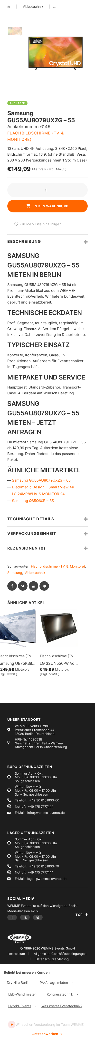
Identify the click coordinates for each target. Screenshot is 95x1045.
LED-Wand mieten (22, 994)
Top (79, 915)
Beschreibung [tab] (24, 241)
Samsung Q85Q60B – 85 (33, 500)
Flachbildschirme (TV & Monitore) (58, 566)
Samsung (14, 572)
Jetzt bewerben (47, 1034)
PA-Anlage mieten (54, 982)
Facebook (12, 917)
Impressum (17, 954)
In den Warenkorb (50, 206)
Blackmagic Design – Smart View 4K (43, 487)
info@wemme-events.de (46, 813)
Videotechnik (33, 6)
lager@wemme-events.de (46, 879)
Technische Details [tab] (30, 518)
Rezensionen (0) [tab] (26, 548)
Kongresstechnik (60, 994)
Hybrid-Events (19, 1006)
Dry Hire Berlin (18, 982)
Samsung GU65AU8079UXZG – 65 (41, 480)
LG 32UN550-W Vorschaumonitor (59, 663)
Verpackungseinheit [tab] (31, 533)
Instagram (38, 917)
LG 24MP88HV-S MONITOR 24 (38, 494)
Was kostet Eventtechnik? (61, 1006)
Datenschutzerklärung (52, 959)
